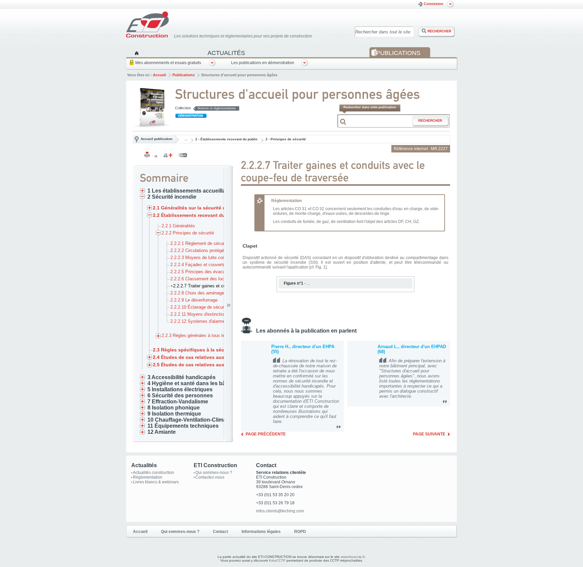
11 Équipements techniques (183, 426)
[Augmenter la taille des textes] (167, 155)
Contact (220, 531)
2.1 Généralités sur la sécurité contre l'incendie (207, 207)
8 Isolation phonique (173, 407)
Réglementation (147, 477)
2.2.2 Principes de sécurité (188, 232)
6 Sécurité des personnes (180, 395)
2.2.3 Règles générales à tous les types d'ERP (207, 335)
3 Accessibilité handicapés (181, 377)
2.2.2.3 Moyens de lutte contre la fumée (209, 257)
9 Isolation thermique (174, 414)
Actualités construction (153, 472)
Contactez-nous (209, 477)
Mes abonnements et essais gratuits (168, 62)
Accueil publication (156, 139)
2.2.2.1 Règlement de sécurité (199, 243)
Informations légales (261, 531)
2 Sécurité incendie (171, 197)
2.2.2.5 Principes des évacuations (203, 271)
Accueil (159, 75)
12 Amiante (161, 432)
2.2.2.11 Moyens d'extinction (198, 314)
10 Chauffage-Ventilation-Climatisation (196, 420)
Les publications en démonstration (262, 62)
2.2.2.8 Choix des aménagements (203, 292)
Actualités (226, 53)
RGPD (300, 531)
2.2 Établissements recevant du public (197, 215)
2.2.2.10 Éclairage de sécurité (199, 307)
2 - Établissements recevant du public (226, 139)
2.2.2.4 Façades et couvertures (200, 264)
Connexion (433, 4)
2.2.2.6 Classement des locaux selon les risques (218, 278)
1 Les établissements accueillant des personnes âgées (217, 191)
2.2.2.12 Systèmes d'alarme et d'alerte (207, 321)
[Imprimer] (147, 155)
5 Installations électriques (180, 389)
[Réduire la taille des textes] (156, 155)
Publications (398, 53)
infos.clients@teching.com (280, 511)
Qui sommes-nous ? (213, 472)
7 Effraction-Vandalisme (177, 401)
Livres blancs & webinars (156, 482)
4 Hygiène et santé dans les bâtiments (195, 383)
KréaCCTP (277, 560)
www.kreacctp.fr (352, 557)
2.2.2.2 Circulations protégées (199, 250)
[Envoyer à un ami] (182, 155)
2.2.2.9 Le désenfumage (194, 300)
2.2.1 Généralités (178, 225)
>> (229, 306)
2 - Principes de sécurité (286, 139)
